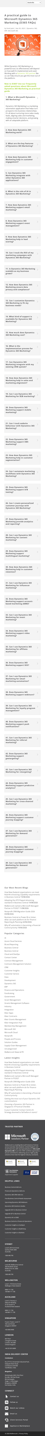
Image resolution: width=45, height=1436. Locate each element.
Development (10, 980)
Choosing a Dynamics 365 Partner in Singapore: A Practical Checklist (19, 1105)
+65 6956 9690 (9, 1330)
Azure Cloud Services (13, 941)
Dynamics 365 (32, 28)
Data (6, 977)
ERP (5, 31)
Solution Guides (11, 1042)
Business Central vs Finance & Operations (18, 1221)
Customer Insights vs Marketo (14, 1233)
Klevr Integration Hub (13, 1022)
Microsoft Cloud (11, 1032)
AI (5, 938)
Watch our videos (17, 1408)
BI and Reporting (11, 944)
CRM (6, 967)
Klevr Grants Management (15, 1019)
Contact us (14, 1396)
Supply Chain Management (15, 1045)
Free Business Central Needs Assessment (18, 1198)
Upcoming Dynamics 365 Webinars (16, 1202)
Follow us (14, 1402)
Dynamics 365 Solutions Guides (15, 1206)
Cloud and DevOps (12, 954)
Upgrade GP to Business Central (15, 1214)
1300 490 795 (9, 1255)
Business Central (11, 947)
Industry (7, 1006)
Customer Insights (12, 970)
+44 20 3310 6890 (10, 1348)
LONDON (9, 1335)
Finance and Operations (14, 990)
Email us (13, 1414)
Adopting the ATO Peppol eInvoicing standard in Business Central (19, 901)
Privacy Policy (23, 1433)
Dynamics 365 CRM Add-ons (14, 1195)
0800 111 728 (9, 1290)
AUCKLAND (10, 1297)
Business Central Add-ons (13, 1187)
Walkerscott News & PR (14, 1052)
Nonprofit (8, 1036)
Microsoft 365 (13, 31)
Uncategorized (10, 1049)
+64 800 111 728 (10, 1292)
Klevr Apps (8, 1013)
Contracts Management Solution (17, 964)
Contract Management (13, 961)
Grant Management (12, 1000)
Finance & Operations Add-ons (15, 1191)
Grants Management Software (16, 1003)
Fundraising (9, 993)
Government (9, 996)
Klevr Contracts (10, 1016)
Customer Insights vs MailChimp (15, 1229)
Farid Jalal (10, 28)
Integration (9, 1009)
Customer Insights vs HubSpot (15, 1225)
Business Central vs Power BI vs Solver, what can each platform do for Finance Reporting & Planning (20, 919)
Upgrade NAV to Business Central (15, 1210)
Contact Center (10, 957)
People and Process (12, 1039)
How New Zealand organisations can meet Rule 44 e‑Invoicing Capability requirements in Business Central (22, 894)
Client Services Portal (19, 1420)
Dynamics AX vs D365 (12, 1217)
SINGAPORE (10, 1318)
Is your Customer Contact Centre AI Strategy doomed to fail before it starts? (20, 1111)
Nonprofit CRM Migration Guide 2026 (19, 911)
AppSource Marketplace (20, 1426)
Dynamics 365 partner (26, 73)
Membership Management (15, 1026)
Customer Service (11, 974)
